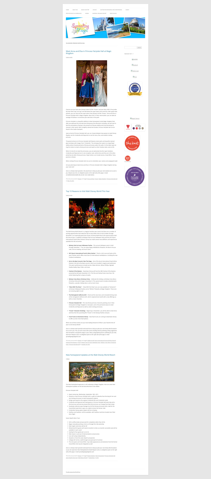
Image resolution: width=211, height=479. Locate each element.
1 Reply (67, 359)
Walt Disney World (82, 458)
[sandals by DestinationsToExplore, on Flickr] (135, 59)
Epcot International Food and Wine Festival (105, 340)
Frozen (96, 179)
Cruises (95, 9)
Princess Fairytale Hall (112, 179)
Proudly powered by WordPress (73, 472)
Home (67, 9)
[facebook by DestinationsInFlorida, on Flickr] (135, 65)
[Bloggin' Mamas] (134, 118)
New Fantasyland (99, 456)
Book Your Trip (85, 9)
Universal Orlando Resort (99, 13)
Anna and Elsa (90, 179)
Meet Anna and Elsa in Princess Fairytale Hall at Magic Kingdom (88, 52)
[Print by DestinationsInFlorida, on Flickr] (135, 77)
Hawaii (87, 13)
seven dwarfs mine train (72, 458)
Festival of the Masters (71, 342)
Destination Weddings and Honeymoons (111, 9)
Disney (127, 9)
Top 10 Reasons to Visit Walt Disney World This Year (88, 191)
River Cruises (113, 13)
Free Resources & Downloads (74, 13)
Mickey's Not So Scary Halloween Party (90, 342)
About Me (75, 9)
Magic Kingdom (102, 179)
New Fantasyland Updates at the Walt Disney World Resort (90, 355)
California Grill (90, 340)
